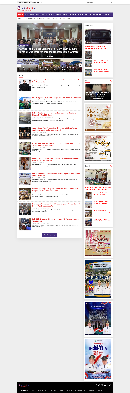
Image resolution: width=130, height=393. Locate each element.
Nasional (22, 45)
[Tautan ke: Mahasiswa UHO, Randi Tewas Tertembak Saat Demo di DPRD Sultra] (88, 63)
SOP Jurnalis (61, 390)
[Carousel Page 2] (50, 56)
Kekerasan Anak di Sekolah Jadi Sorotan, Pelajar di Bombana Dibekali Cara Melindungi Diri (101, 193)
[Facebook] (96, 385)
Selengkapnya (41, 87)
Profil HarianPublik (43, 390)
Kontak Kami (92, 390)
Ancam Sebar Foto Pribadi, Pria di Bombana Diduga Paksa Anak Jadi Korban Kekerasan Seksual (54, 129)
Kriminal (38, 117)
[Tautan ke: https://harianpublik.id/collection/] (111, 166)
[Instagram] (102, 385)
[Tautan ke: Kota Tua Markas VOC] (88, 55)
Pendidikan (37, 84)
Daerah (34, 147)
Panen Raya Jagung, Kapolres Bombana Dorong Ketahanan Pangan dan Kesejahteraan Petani (49, 69)
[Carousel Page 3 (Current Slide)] (52, 56)
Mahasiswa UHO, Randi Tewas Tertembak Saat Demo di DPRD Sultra (102, 61)
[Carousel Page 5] (102, 98)
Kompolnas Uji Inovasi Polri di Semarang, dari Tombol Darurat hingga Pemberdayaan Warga (48, 50)
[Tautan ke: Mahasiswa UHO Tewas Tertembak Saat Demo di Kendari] (88, 72)
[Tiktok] (107, 385)
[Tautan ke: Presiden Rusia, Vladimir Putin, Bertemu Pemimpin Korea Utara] (98, 36)
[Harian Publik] (26, 8)
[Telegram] (110, 385)
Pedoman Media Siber (81, 390)
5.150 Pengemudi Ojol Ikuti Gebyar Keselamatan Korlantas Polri (56, 98)
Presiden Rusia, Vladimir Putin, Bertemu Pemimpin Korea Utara (96, 47)
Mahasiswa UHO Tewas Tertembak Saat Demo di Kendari (101, 70)
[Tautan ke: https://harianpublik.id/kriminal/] (111, 81)
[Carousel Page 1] (47, 56)
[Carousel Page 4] (100, 98)
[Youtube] (105, 385)
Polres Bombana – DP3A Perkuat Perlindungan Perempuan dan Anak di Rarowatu (27, 69)
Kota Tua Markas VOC (100, 52)
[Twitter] (99, 385)
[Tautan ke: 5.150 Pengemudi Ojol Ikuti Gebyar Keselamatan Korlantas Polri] (25, 103)
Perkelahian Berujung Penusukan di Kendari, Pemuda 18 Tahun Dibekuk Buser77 (97, 93)
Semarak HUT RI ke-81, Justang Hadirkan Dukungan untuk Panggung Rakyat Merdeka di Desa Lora (71, 69)
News (26, 45)
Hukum (34, 117)
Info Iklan (100, 390)
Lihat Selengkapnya (50, 235)
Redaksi (34, 390)
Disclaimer (53, 390)
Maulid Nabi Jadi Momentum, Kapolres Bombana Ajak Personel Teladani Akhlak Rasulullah (98, 188)
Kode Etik (70, 390)
